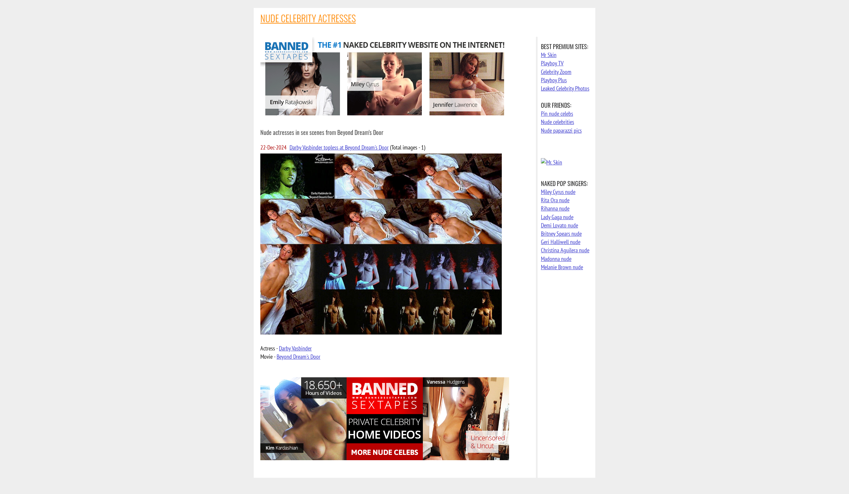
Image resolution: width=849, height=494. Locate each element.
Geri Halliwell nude (560, 242)
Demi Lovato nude (559, 225)
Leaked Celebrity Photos (565, 88)
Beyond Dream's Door (298, 356)
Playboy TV (552, 63)
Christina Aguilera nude (565, 250)
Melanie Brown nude (562, 267)
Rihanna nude (555, 208)
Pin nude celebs (557, 113)
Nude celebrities (557, 122)
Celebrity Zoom (556, 72)
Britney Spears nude (561, 233)
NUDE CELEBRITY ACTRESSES (308, 18)
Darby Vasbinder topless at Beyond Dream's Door (339, 147)
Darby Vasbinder (295, 348)
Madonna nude (556, 259)
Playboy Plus (554, 80)
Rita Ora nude (555, 200)
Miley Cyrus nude (558, 192)
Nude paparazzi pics (561, 130)
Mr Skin (548, 55)
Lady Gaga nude (557, 217)
